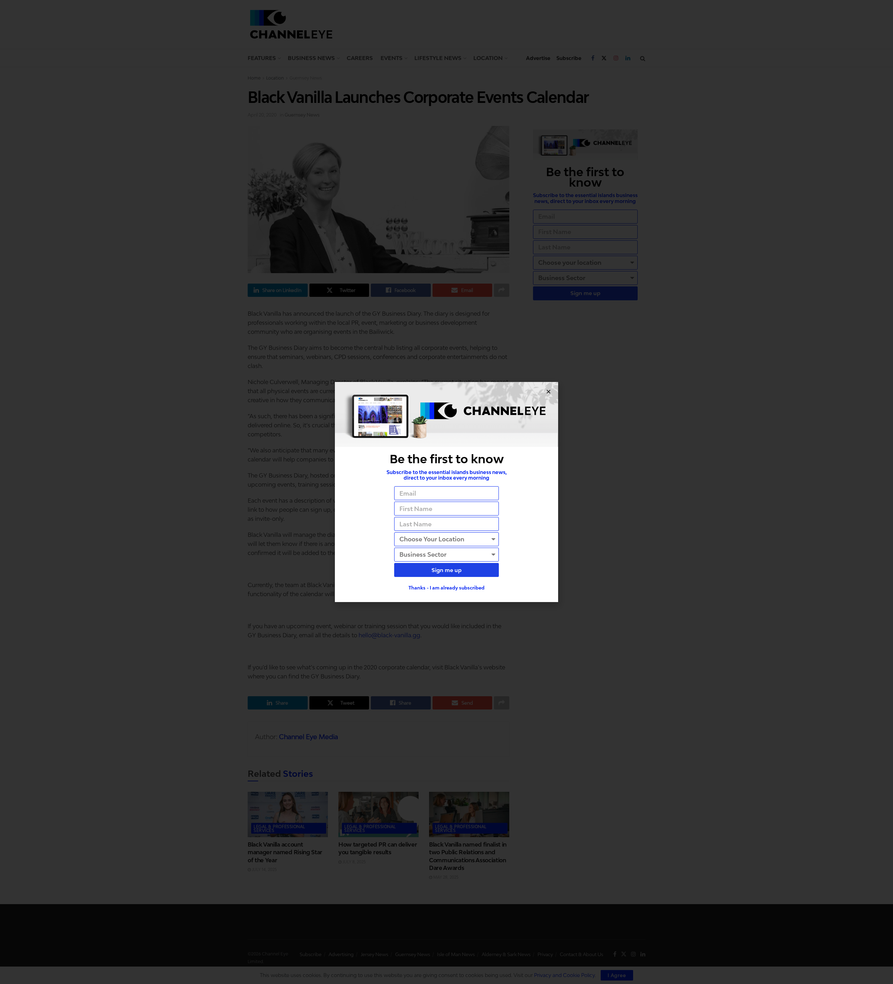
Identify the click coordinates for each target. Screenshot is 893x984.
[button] (548, 391)
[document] (446, 492)
